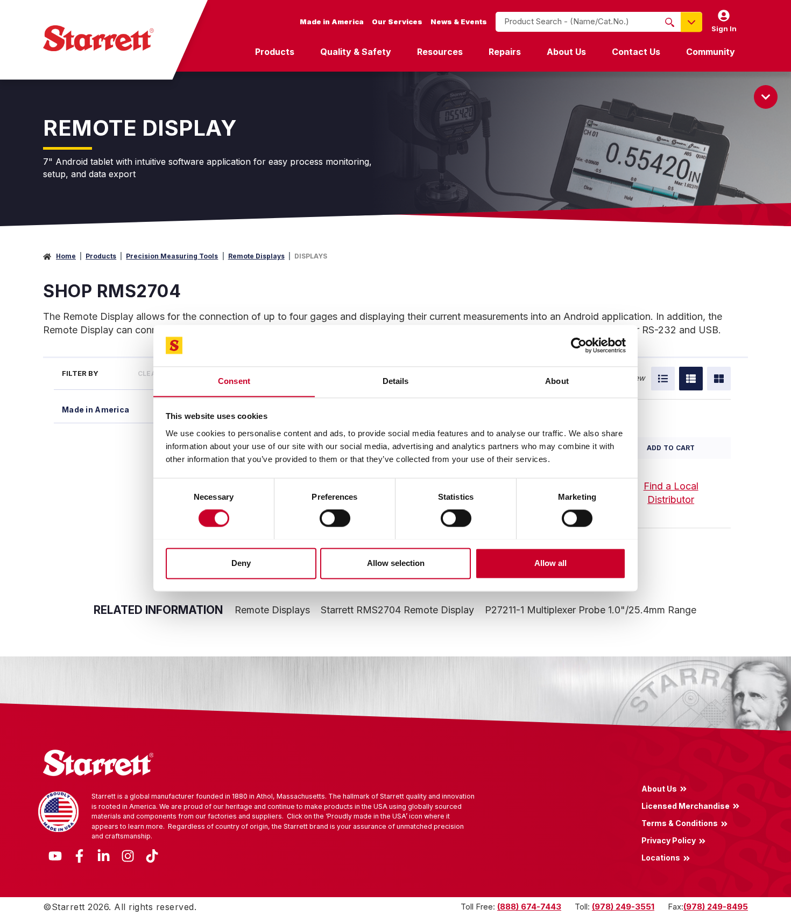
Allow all (550, 563)
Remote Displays (256, 256)
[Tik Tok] (152, 855)
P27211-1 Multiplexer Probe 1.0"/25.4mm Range (590, 610)
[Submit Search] (669, 22)
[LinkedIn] (103, 855)
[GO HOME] (98, 38)
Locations (660, 858)
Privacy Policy (668, 840)
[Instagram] (128, 855)
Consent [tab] (234, 381)
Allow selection (396, 563)
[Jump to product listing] (766, 97)
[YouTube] (55, 855)
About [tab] (557, 381)
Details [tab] (396, 381)
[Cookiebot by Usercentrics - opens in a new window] (579, 345)
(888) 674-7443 (529, 906)
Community (710, 51)
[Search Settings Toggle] (691, 22)
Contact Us (636, 51)
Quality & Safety (355, 51)
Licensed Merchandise (685, 805)
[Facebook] (79, 855)
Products (274, 51)
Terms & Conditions (679, 823)
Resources (440, 51)
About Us (566, 51)
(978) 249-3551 (623, 906)
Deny (241, 563)
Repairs (505, 51)
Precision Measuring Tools (172, 256)
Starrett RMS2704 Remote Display (397, 610)
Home (66, 256)
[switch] (335, 518)
